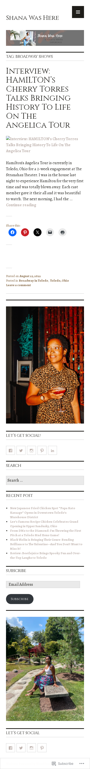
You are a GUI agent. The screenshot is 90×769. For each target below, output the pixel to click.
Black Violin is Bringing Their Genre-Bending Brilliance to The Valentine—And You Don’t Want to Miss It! (46, 544)
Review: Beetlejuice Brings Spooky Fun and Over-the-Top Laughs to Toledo (45, 555)
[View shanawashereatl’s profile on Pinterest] (42, 747)
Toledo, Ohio (59, 280)
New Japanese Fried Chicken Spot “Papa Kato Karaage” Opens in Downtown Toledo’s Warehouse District (42, 512)
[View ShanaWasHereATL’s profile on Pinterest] (42, 450)
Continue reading (21, 205)
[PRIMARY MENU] (78, 12)
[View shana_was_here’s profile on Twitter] (21, 747)
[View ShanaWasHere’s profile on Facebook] (10, 450)
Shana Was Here (32, 18)
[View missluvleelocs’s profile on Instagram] (31, 450)
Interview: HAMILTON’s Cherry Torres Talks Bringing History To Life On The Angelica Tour (38, 98)
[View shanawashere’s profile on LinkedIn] (52, 450)
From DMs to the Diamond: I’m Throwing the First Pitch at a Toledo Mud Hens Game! (45, 532)
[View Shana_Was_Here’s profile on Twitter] (21, 450)
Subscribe (16, 570)
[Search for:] (45, 480)
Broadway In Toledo (33, 280)
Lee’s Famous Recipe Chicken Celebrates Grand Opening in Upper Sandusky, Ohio (44, 523)
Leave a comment (18, 285)
